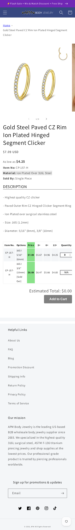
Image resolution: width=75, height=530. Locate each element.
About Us (14, 340)
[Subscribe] (62, 493)
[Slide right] (46, 119)
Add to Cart (58, 299)
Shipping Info (16, 376)
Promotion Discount (21, 367)
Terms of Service (18, 403)
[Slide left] (28, 119)
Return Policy (16, 385)
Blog (11, 358)
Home (6, 25)
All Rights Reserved (43, 526)
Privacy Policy (16, 394)
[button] (5, 12)
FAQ (10, 349)
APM (33, 526)
